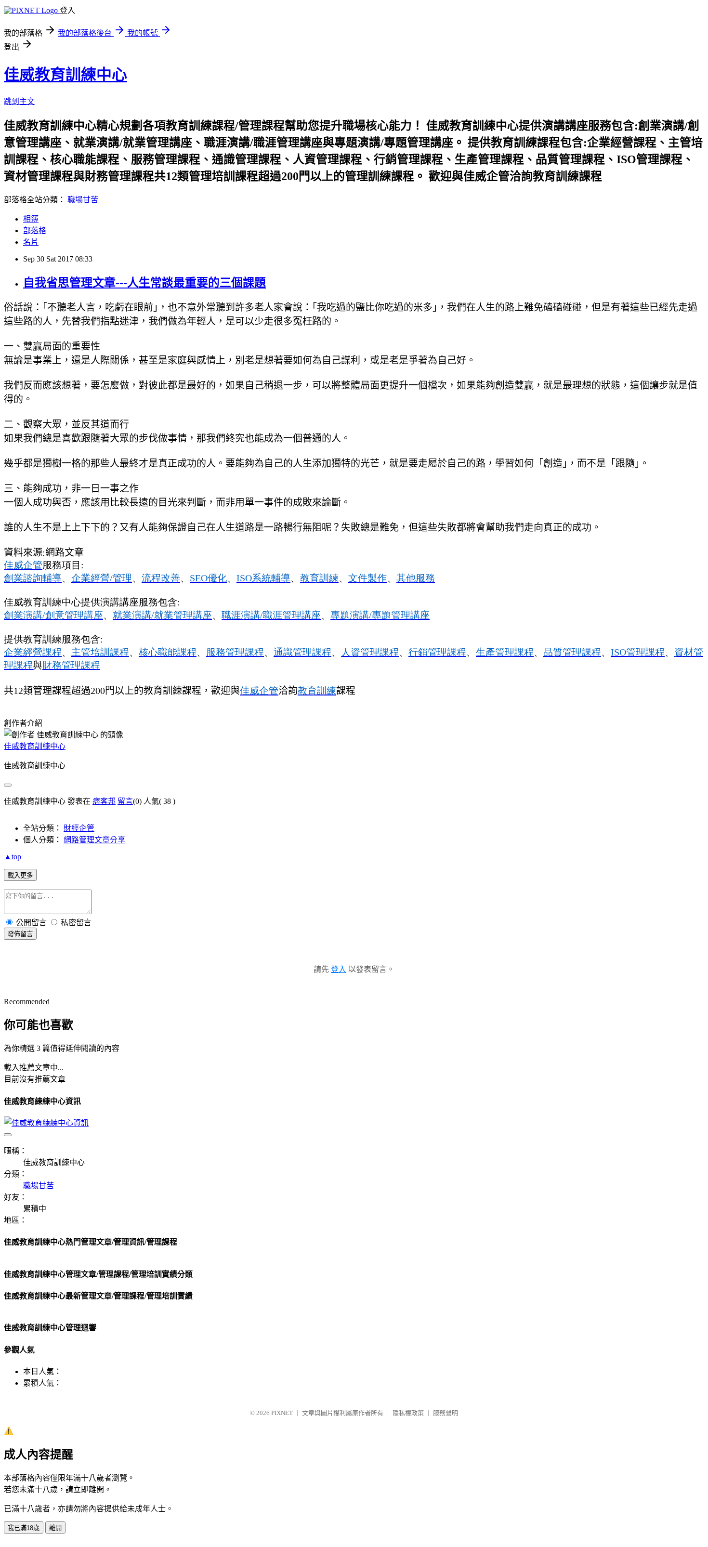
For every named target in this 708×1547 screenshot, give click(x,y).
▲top (12, 856)
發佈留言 (20, 934)
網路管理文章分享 (94, 840)
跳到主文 (19, 101)
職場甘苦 (82, 200)
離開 (55, 1528)
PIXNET (282, 1412)
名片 (31, 242)
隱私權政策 (408, 1412)
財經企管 (79, 828)
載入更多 (20, 875)
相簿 (31, 219)
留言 (125, 801)
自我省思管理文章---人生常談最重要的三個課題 (144, 282)
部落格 (34, 230)
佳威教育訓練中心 (65, 74)
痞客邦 (104, 801)
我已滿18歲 (23, 1528)
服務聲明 (445, 1412)
